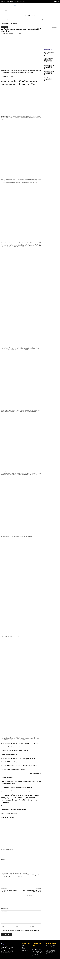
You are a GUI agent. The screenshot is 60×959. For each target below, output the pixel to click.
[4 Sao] (1, 837)
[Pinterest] (19, 37)
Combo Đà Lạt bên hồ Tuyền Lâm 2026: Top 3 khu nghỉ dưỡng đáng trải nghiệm (48, 60)
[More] (26, 37)
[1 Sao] (1, 820)
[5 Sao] (1, 843)
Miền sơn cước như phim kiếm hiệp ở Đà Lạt (10, 891)
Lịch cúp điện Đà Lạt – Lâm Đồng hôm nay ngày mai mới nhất (49, 54)
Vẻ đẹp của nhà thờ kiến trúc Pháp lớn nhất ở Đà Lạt (32, 891)
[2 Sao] (1, 826)
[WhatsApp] (22, 37)
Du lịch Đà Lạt (4, 27)
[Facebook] (48, 10)
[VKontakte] (9, 955)
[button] (57, 10)
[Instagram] (4, 955)
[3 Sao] (1, 832)
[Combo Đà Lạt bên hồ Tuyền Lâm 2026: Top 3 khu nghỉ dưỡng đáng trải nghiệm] (56, 60)
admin (3, 33)
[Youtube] (54, 10)
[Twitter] (51, 10)
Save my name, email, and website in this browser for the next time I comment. (21, 930)
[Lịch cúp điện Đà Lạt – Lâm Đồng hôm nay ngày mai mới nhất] (56, 54)
